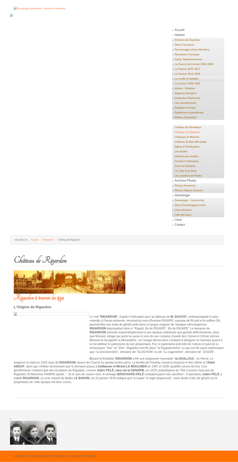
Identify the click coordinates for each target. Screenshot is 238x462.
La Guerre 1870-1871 (187, 68)
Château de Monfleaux (188, 127)
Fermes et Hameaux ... (188, 161)
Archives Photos (185, 180)
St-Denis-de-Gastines (187, 39)
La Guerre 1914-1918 (187, 73)
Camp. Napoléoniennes (188, 59)
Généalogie (182, 195)
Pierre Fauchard (184, 44)
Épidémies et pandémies (189, 112)
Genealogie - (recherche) (189, 200)
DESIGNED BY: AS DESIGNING (208, 456)
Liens (178, 219)
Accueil (179, 29)
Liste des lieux (183, 214)
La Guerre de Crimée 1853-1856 (194, 64)
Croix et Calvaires (185, 165)
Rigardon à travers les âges (39, 297)
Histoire (180, 34)
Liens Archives (183, 209)
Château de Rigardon (187, 132)
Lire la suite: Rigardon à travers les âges (43, 390)
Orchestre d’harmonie (187, 97)
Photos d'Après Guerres (189, 190)
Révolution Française (187, 54)
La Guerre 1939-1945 (187, 83)
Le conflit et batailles (187, 78)
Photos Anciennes (185, 185)
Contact (180, 224)
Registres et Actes (185, 107)
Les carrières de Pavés (188, 175)
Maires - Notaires (185, 88)
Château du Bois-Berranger (191, 141)
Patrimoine (182, 122)
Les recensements (185, 102)
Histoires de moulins (186, 156)
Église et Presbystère (187, 146)
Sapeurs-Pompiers (186, 93)
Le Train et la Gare (186, 170)
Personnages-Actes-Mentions (192, 49)
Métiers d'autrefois (185, 117)
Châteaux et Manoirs (187, 136)
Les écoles (181, 151)
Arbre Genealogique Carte (190, 205)
